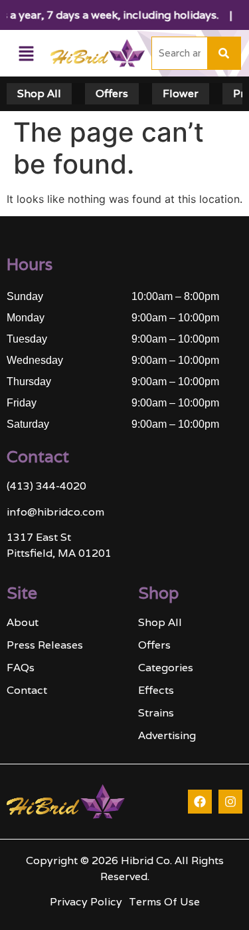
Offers (112, 93)
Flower (181, 93)
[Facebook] (200, 802)
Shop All (39, 93)
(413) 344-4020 (46, 486)
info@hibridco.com (55, 512)
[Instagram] (230, 802)
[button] (26, 53)
